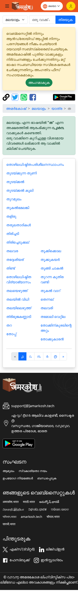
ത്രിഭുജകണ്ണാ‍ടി (18, 316)
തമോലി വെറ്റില (53, 316)
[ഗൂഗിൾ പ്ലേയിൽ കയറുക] (64, 96)
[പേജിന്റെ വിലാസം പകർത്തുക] (7, 96)
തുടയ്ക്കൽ (15, 181)
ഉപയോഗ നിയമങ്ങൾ (18, 478)
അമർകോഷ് (16, 108)
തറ (9, 325)
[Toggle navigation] (7, 6)
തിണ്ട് (10, 268)
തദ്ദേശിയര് (15, 259)
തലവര (12, 251)
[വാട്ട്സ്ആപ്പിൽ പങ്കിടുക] (24, 96)
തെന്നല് (47, 299)
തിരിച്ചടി (12, 233)
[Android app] (19, 443)
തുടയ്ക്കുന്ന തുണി (21, 173)
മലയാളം (39, 108)
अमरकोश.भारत (11, 502)
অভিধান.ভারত (9, 517)
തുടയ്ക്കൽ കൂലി (19, 190)
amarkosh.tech (31, 517)
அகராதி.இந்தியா (13, 509)
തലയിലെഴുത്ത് (18, 308)
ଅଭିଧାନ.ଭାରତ (60, 509)
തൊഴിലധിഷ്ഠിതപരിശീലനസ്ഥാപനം (35, 164)
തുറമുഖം (13, 199)
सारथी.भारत (9, 524)
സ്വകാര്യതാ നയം (33, 471)
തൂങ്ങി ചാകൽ (52, 268)
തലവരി (47, 308)
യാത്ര (56, 108)
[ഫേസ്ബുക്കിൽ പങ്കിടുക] (32, 96)
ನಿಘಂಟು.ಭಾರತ (37, 509)
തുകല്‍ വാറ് (50, 290)
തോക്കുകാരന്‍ (52, 339)
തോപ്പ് (11, 334)
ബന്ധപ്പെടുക (46, 478)
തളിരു (11, 216)
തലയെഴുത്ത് (17, 290)
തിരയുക (65, 19)
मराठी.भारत (29, 502)
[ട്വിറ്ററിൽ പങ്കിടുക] (15, 96)
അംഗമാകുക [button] (39, 82)
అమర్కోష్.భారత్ (49, 502)
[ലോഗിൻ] (70, 6)
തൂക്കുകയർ (50, 259)
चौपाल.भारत (53, 517)
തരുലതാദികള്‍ (18, 225)
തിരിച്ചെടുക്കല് (17, 242)
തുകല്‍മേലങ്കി (17, 207)
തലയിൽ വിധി (17, 299)
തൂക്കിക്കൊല (51, 251)
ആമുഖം (8, 471)
